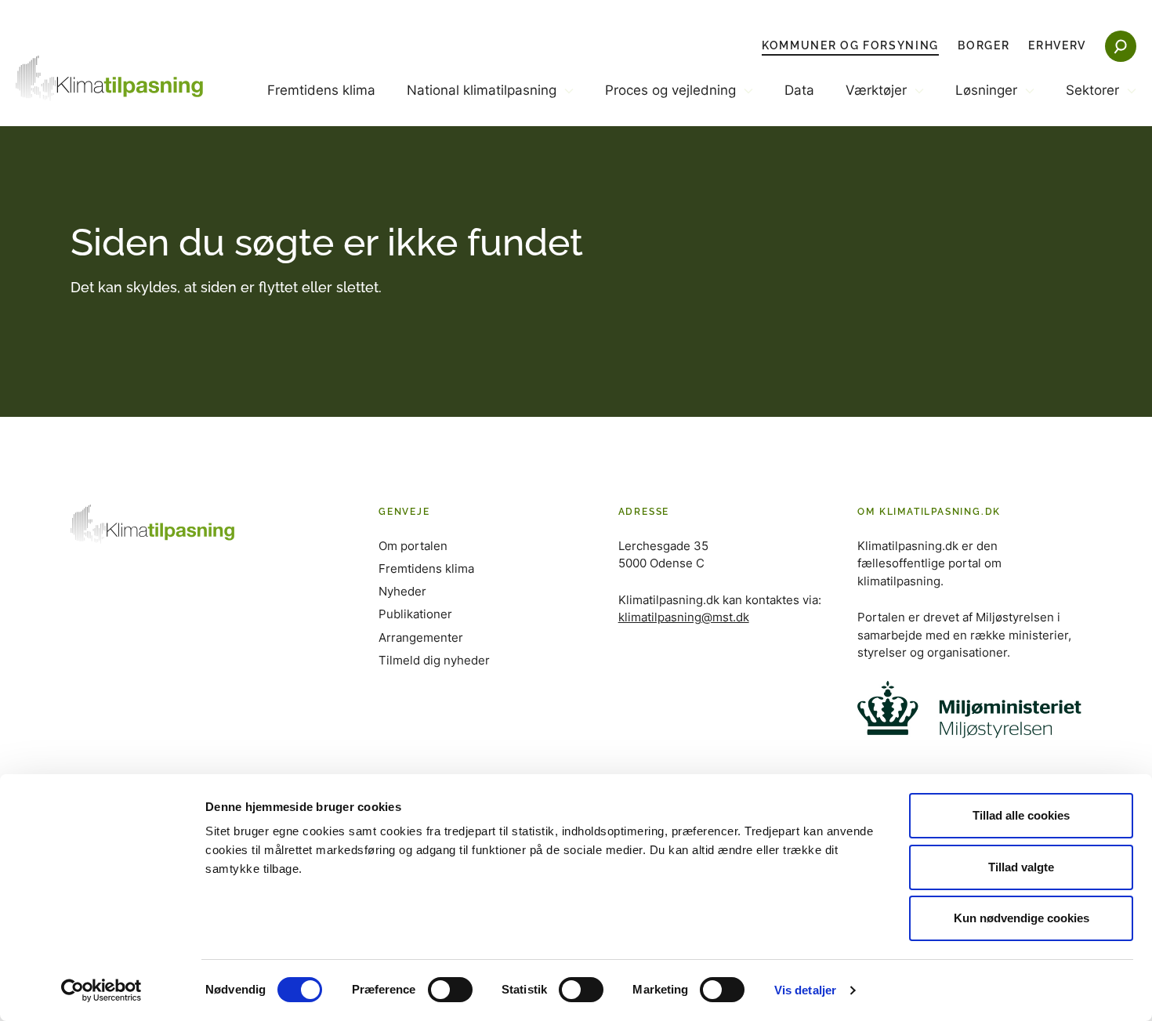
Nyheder (402, 591)
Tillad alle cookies (1021, 815)
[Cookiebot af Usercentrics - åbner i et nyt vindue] (101, 990)
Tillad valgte (1021, 867)
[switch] (450, 989)
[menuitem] (321, 103)
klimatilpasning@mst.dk (683, 617)
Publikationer (415, 613)
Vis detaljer (805, 990)
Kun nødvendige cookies (1021, 918)
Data (799, 90)
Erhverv (1057, 45)
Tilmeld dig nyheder (434, 660)
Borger (983, 45)
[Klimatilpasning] (110, 78)
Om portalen (413, 545)
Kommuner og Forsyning (850, 45)
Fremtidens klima (321, 90)
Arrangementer (421, 637)
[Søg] (1120, 46)
